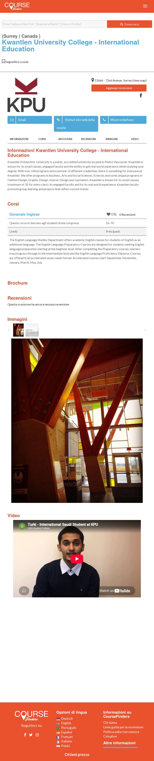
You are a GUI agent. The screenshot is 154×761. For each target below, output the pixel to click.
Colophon (110, 736)
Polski (65, 746)
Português (68, 728)
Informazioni (19, 139)
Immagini (112, 139)
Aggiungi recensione (119, 88)
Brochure (65, 139)
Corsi (42, 139)
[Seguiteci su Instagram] (37, 734)
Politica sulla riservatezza (121, 732)
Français (66, 737)
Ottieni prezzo (77, 754)
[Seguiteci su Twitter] (31, 734)
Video (135, 139)
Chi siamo (110, 723)
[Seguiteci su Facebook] (25, 734)
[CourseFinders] (17, 6)
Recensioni (88, 139)
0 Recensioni (127, 214)
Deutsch (66, 718)
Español (66, 732)
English (65, 723)
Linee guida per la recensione (123, 727)
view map (139, 80)
